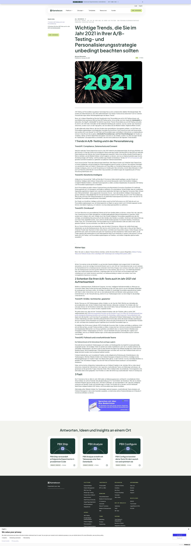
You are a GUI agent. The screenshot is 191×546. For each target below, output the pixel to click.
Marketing (101, 519)
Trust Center (133, 503)
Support (132, 492)
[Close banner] (142, 2)
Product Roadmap (119, 492)
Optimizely (117, 506)
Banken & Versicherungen (105, 499)
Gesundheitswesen (104, 496)
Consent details (5, 541)
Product (101, 521)
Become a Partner (119, 523)
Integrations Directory (120, 525)
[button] (140, 5)
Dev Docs (117, 490)
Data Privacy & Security (89, 499)
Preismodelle (102, 485)
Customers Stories (119, 485)
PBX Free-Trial (87, 490)
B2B (100, 510)
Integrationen (87, 506)
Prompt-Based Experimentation (88, 518)
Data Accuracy (87, 497)
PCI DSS (132, 508)
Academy (117, 488)
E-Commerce (102, 501)
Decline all (179, 538)
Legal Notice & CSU (135, 506)
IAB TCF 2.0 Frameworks (132, 158)
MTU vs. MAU (102, 488)
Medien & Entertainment (105, 508)
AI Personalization (88, 504)
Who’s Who (117, 497)
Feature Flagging (88, 521)
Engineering (102, 524)
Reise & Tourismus (103, 506)
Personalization (87, 524)
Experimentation (88, 485)
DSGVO (132, 501)
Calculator (117, 495)
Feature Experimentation (90, 526)
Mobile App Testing (88, 492)
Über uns (132, 485)
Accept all (179, 535)
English (4, 529)
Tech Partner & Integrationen (118, 520)
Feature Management (89, 488)
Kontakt (132, 490)
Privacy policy (15, 541)
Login (135, 5)
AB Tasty (117, 510)
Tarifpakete (92, 10)
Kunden (113, 10)
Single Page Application (90, 502)
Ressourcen (103, 10)
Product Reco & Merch (89, 495)
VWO (116, 508)
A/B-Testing (87, 515)
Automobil (101, 503)
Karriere (132, 488)
